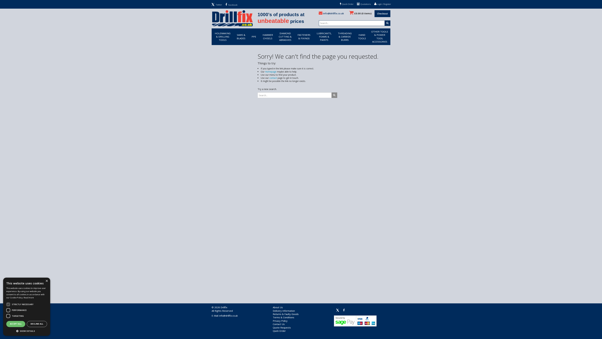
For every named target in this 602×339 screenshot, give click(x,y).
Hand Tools (362, 36)
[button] (26, 331)
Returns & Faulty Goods (286, 314)
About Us (278, 307)
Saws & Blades (241, 36)
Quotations (365, 4)
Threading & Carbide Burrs (345, 37)
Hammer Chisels (268, 36)
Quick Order (347, 4)
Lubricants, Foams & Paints (324, 37)
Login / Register (383, 4)
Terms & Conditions (283, 317)
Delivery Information (284, 310)
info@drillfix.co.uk (333, 13)
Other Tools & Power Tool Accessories (379, 36)
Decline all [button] (37, 324)
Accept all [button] (16, 324)
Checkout (382, 13)
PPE (254, 36)
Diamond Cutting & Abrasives (285, 37)
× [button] (46, 281)
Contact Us (279, 324)
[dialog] (26, 307)
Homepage (270, 71)
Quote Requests (282, 327)
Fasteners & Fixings (304, 36)
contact (273, 77)
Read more (29, 297)
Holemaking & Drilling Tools (222, 37)
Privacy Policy (280, 320)
